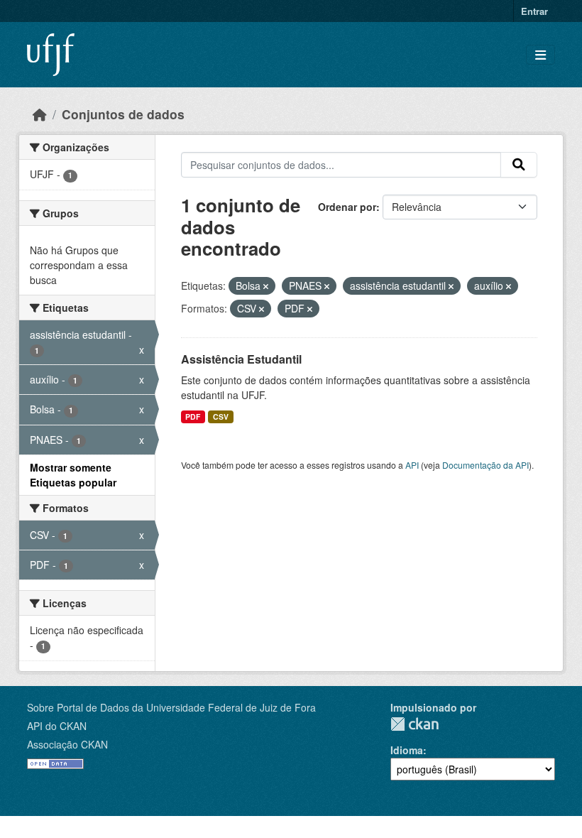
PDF (192, 416)
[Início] (40, 114)
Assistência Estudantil (241, 359)
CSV (221, 416)
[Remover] (265, 286)
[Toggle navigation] (540, 55)
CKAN (414, 724)
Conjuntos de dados (123, 114)
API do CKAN (57, 726)
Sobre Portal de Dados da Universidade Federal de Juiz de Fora (171, 707)
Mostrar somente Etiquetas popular (73, 474)
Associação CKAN (67, 744)
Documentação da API (485, 465)
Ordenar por (347, 207)
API (412, 465)
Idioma (406, 750)
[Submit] (518, 165)
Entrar (534, 11)
